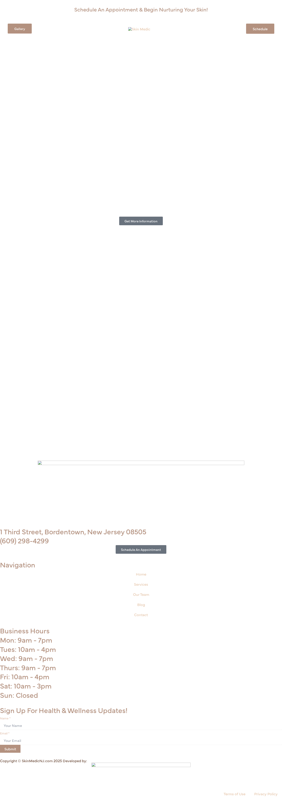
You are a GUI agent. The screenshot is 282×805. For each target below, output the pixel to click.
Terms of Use (234, 793)
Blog (141, 604)
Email (4, 733)
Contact (206, 28)
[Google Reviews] (27, 10)
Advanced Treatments (102, 28)
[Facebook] (13, 10)
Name (5, 718)
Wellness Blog (165, 28)
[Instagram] (20, 10)
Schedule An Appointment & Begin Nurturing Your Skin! (141, 9)
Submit (10, 748)
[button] (20, 29)
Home (141, 574)
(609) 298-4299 (24, 540)
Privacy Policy (266, 793)
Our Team (188, 28)
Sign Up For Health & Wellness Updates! (64, 710)
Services (69, 28)
